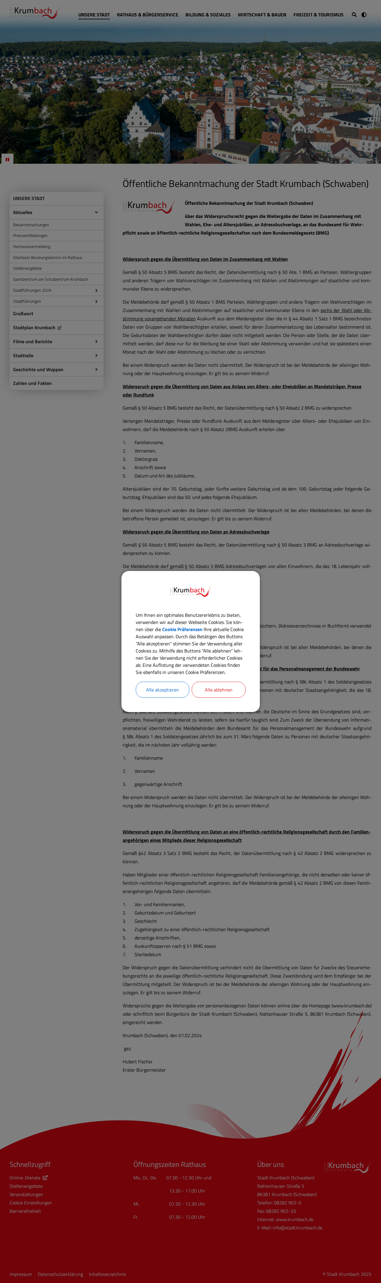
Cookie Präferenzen (182, 629)
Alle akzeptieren (162, 689)
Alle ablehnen (218, 689)
